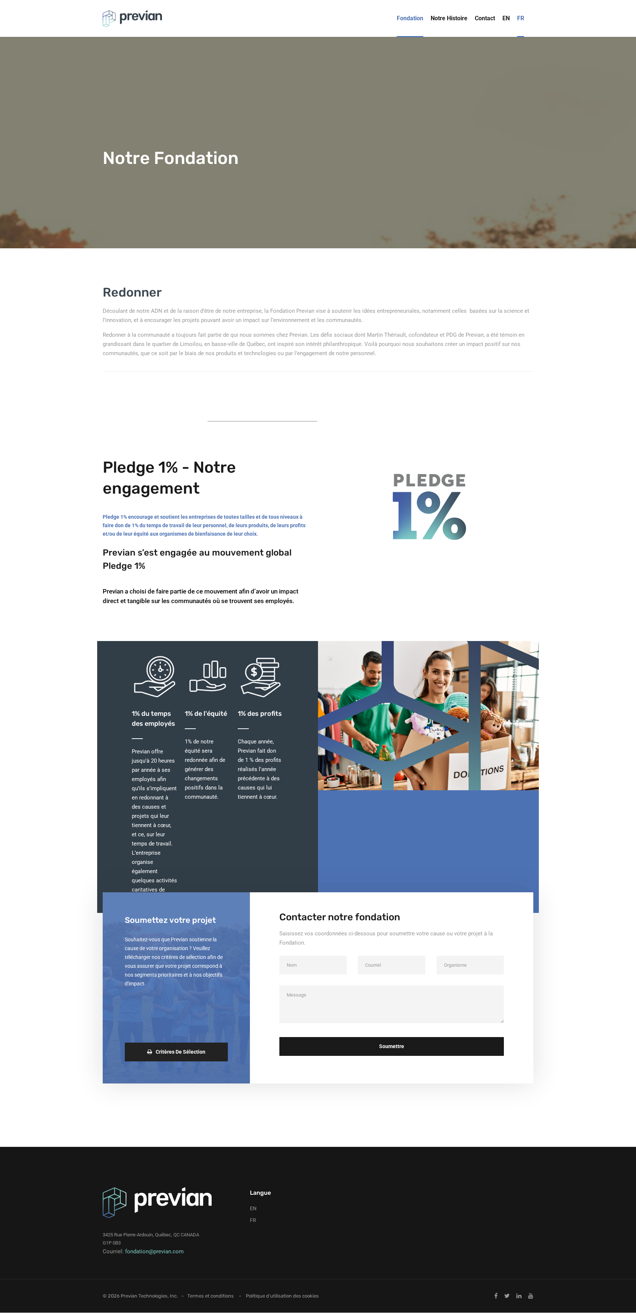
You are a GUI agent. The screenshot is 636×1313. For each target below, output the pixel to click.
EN (506, 18)
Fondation (410, 18)
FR (520, 18)
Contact (485, 18)
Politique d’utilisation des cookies (282, 1296)
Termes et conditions (210, 1296)
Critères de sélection (180, 1052)
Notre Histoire (449, 18)
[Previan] (132, 18)
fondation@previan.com (154, 1251)
